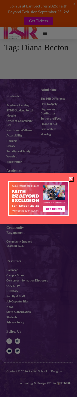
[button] (71, 179)
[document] (38, 198)
